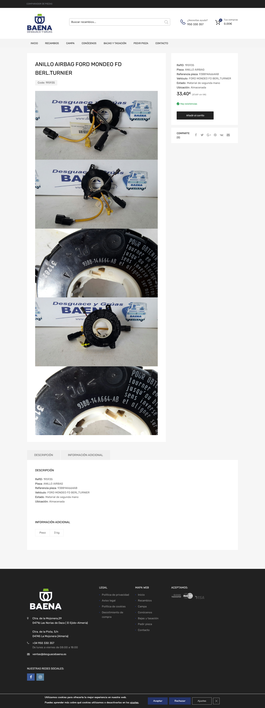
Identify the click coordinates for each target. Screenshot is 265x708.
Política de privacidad (115, 594)
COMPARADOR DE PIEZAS (39, 4)
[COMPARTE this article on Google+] (208, 135)
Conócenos (89, 43)
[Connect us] (31, 677)
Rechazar (180, 701)
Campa (70, 43)
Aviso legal (109, 600)
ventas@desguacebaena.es (49, 654)
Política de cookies (114, 606)
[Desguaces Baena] (39, 23)
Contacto (161, 43)
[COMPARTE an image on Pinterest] (214, 135)
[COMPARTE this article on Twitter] (201, 135)
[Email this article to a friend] (227, 135)
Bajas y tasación (115, 43)
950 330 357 (195, 24)
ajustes (134, 702)
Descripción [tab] (43, 455)
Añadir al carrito (195, 115)
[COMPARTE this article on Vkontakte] (221, 135)
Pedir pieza (141, 43)
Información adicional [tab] (85, 455)
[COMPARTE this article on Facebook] (195, 135)
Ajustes (202, 701)
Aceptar (157, 701)
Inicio (34, 43)
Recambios (52, 43)
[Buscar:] (119, 22)
